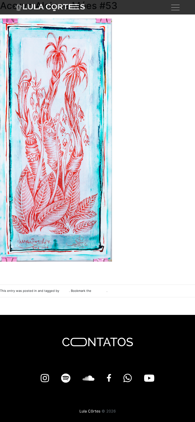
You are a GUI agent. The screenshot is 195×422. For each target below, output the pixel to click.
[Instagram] (46, 378)
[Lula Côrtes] (50, 7)
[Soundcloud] (90, 378)
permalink (99, 291)
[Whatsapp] (128, 378)
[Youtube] (149, 378)
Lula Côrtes (89, 411)
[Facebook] (110, 378)
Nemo (64, 291)
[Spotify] (67, 378)
